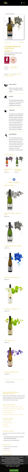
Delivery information (8, 420)
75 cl (20, 74)
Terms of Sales (6, 426)
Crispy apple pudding (8, 412)
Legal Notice (6, 424)
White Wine (7, 75)
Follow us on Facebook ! (14, 182)
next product (21, 42)
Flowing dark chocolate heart (9, 410)
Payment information (8, 422)
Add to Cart (13, 67)
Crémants (11, 74)
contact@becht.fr (7, 450)
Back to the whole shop (10, 13)
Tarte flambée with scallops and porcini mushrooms (13, 414)
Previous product (7, 42)
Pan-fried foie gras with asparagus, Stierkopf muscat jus (14, 408)
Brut (11, 75)
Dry (13, 75)
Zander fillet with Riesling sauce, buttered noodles (13, 406)
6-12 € (17, 74)
